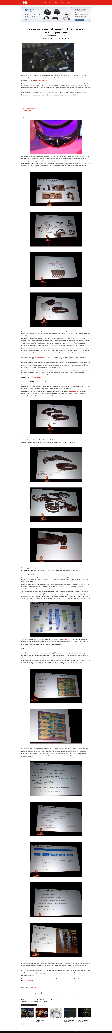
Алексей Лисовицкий (52, 35)
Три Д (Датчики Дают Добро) (29, 108)
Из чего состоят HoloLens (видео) (34, 377)
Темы (55, 2)
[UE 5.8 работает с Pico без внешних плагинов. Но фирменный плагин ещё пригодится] (70, 1012)
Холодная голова (27, 110)
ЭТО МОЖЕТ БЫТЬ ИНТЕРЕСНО (29, 1005)
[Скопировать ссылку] (68, 38)
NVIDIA (79, 751)
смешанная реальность (35, 1001)
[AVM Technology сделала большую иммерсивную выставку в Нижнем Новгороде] (42, 1012)
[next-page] (24, 1024)
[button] (89, 2)
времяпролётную (75, 391)
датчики (69, 999)
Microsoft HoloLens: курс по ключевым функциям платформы (40, 984)
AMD (75, 751)
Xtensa (47, 660)
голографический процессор (62, 999)
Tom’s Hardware (32, 987)
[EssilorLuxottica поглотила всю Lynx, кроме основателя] (56, 1012)
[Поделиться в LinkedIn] (62, 38)
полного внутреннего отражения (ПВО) (45, 357)
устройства (45, 1001)
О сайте (69, 2)
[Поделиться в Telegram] (54, 38)
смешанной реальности (41, 80)
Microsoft (61, 973)
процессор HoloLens (25, 1001)
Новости (43, 2)
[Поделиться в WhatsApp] (57, 38)
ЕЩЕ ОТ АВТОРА (41, 1005)
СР (40, 1001)
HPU (24, 113)
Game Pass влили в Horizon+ (27, 1017)
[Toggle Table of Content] (22, 102)
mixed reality (50, 999)
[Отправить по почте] (65, 38)
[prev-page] (22, 1024)
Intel (29, 970)
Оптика (24, 106)
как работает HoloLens (77, 999)
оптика (83, 999)
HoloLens (67, 639)
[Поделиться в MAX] (51, 38)
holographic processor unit (29, 999)
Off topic (62, 2)
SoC (54, 999)
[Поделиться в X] (59, 38)
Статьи (49, 2)
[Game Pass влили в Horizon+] (27, 1012)
